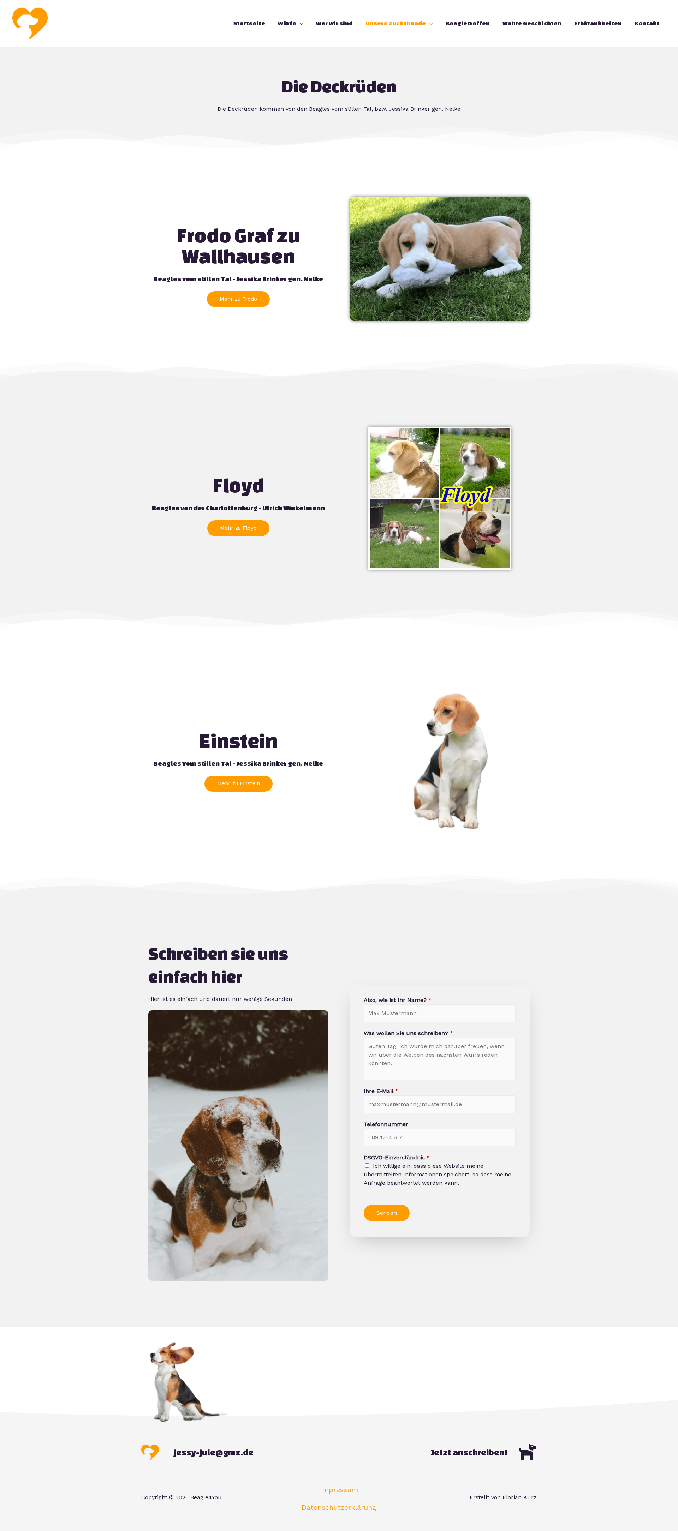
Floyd (238, 485)
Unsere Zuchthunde (395, 23)
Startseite (249, 23)
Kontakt (647, 23)
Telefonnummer (386, 1124)
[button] (238, 299)
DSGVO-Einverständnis (397, 1157)
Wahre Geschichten (531, 23)
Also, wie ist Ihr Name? (398, 1000)
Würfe (287, 23)
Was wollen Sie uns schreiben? (408, 1033)
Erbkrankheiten (598, 23)
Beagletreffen (468, 23)
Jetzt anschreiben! (469, 1452)
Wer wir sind (334, 23)
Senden (386, 1212)
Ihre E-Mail (381, 1091)
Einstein (238, 741)
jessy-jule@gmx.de (214, 1452)
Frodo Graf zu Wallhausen (238, 245)
